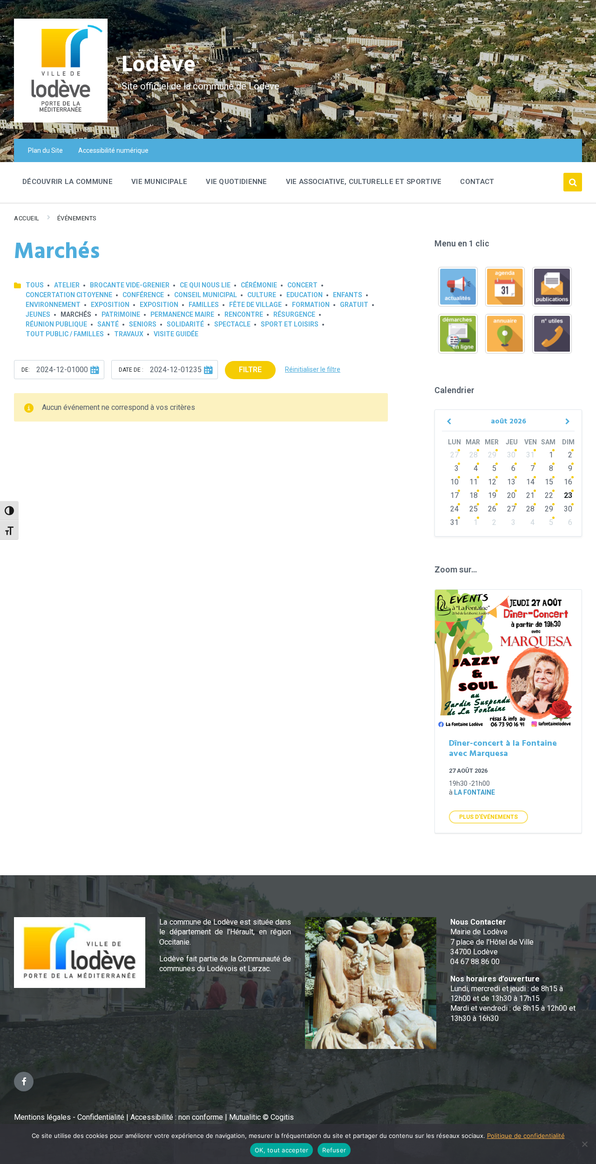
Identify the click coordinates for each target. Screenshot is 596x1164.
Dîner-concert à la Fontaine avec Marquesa (503, 749)
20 (511, 495)
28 (473, 454)
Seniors (142, 324)
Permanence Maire (182, 314)
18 (473, 495)
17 (454, 495)
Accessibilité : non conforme (177, 1117)
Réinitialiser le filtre (312, 369)
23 (568, 495)
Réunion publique (56, 324)
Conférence (143, 295)
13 (511, 481)
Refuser (334, 1150)
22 (549, 495)
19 (492, 495)
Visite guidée (176, 334)
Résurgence (294, 314)
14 (530, 481)
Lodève (159, 65)
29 (492, 454)
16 (568, 481)
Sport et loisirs (289, 324)
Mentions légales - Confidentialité (69, 1117)
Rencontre (243, 314)
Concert (302, 285)
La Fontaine (474, 792)
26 (492, 508)
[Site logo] (61, 120)
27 (454, 454)
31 (530, 454)
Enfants (347, 295)
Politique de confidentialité (526, 1135)
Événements (77, 218)
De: (25, 370)
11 (473, 481)
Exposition (110, 304)
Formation (311, 304)
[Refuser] (584, 1144)
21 (530, 495)
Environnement (53, 304)
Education (304, 295)
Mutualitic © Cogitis (261, 1117)
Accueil (27, 218)
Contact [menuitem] (477, 181)
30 (511, 454)
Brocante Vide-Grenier (129, 285)
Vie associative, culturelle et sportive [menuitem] (364, 181)
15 (549, 481)
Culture (261, 295)
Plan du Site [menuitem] (45, 150)
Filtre (250, 369)
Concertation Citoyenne (69, 295)
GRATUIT (354, 304)
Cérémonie (259, 285)
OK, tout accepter (281, 1150)
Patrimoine (121, 314)
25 (473, 508)
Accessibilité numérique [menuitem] (113, 150)
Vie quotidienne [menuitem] (236, 181)
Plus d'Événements (488, 817)
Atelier (67, 285)
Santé (108, 324)
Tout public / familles (65, 334)
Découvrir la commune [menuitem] (67, 181)
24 (454, 508)
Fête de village (255, 304)
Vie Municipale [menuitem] (159, 181)
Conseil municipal (205, 295)
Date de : (131, 370)
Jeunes (38, 314)
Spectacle (232, 324)
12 (492, 481)
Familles (204, 304)
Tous (35, 285)
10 (454, 481)
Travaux (128, 334)
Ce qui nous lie (205, 285)
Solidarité (185, 324)
